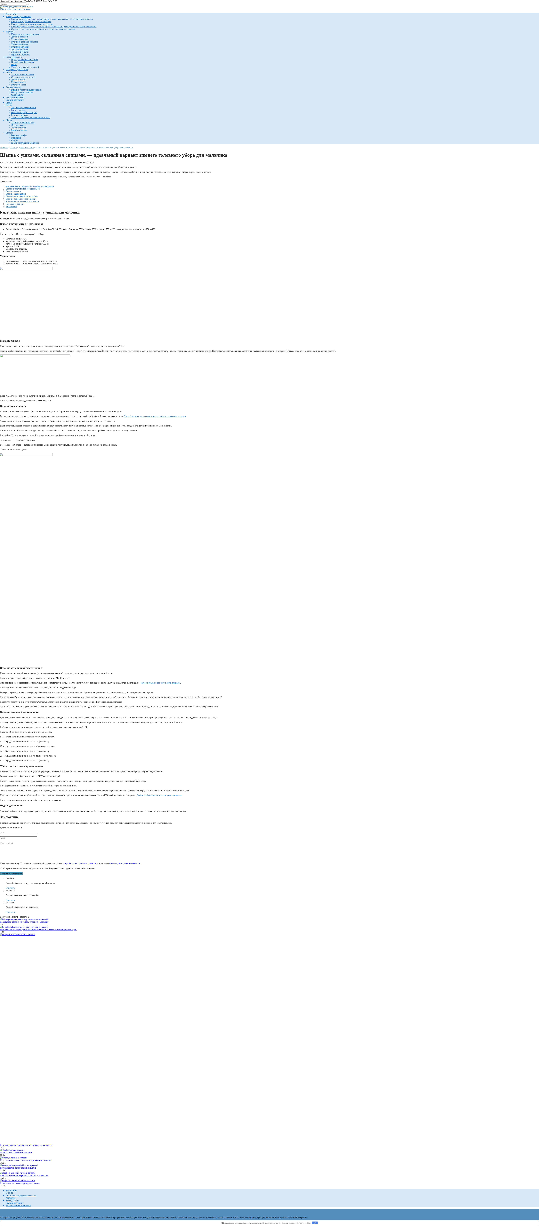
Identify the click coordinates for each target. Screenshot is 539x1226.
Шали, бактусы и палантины (25, 143)
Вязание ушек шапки (16, 194)
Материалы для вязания (17, 69)
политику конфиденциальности (124, 863)
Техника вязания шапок (22, 122)
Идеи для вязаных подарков (24, 59)
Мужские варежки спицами (24, 42)
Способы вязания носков (23, 77)
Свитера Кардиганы (15, 97)
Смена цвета (17, 95)
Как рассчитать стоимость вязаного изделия (32, 24)
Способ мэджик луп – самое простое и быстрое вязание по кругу (155, 416)
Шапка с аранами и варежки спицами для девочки (24, 1175)
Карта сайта (11, 14)
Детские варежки (19, 37)
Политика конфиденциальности (21, 1195)
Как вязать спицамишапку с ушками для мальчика (30, 186)
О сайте (9, 1193)
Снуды (14, 140)
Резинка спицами (19, 115)
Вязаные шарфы (19, 135)
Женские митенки (19, 44)
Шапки (9, 120)
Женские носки (18, 82)
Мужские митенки (20, 47)
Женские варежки (19, 39)
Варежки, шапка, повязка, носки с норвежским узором (26, 1145)
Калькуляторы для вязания (18, 16)
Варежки (10, 31)
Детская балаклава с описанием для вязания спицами (25, 1160)
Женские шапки (19, 127)
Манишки (16, 138)
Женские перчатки (20, 52)
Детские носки (18, 79)
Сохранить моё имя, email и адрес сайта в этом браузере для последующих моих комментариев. (49, 868)
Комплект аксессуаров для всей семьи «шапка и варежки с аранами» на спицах (38, 929)
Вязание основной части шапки (21, 199)
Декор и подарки (14, 57)
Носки (9, 72)
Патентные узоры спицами (24, 112)
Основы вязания (13, 87)
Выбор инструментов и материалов (23, 189)
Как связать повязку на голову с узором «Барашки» (24, 922)
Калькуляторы (12, 1200)
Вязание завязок (13, 191)
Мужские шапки (19, 130)
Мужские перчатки (20, 54)
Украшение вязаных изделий (25, 67)
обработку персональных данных (80, 863)
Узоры (9, 105)
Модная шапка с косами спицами (16, 1152)
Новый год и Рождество (22, 62)
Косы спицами (18, 110)
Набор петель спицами (22, 92)
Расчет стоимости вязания (18, 1205)
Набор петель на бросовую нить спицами (160, 683)
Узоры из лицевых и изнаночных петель (30, 117)
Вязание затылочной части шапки (22, 196)
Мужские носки (19, 85)
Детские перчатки (19, 49)
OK (315, 1223)
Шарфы (9, 133)
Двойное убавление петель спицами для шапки (159, 795)
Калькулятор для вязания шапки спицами (31, 21)
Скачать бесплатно (15, 100)
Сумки (9, 102)
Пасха (14, 64)
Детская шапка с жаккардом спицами (18, 1168)
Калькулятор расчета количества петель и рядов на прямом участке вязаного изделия (52, 19)
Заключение (11, 206)
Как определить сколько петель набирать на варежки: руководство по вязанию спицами (53, 26)
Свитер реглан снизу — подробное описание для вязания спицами (43, 29)
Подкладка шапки (14, 204)
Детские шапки (18, 125)
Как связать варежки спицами (25, 34)
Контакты (10, 1198)
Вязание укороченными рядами (26, 90)
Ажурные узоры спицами (23, 107)
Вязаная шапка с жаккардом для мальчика (20, 1183)
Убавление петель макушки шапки (22, 201)
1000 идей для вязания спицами (15, 9)
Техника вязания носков (22, 74)
